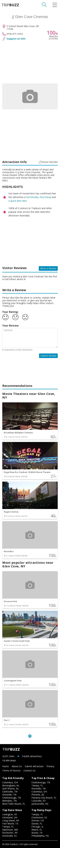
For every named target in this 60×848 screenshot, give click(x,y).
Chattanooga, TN (11, 797)
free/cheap (45, 197)
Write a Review (48, 268)
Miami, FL (37, 829)
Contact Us (29, 770)
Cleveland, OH (9, 817)
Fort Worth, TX (10, 823)
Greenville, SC (9, 835)
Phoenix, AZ (38, 794)
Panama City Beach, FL (44, 797)
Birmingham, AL (10, 785)
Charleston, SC (39, 817)
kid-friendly (32, 197)
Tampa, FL (37, 785)
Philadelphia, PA (40, 835)
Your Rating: (10, 311)
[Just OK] (15, 317)
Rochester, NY (10, 832)
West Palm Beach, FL (13, 803)
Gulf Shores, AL (10, 788)
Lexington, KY (9, 814)
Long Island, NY (10, 820)
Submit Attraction (34, 766)
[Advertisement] (30, 61)
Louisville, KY (39, 800)
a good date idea (17, 200)
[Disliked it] (25, 317)
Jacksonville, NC (40, 803)
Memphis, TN (9, 800)
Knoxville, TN (9, 794)
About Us (17, 766)
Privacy (50, 766)
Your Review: (10, 325)
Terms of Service (11, 770)
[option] (30, 96)
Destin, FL (37, 823)
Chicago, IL (38, 826)
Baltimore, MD (10, 829)
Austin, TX (37, 832)
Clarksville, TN (10, 791)
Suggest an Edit (16, 38)
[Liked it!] (5, 317)
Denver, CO (38, 820)
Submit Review (48, 355)
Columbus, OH (10, 782)
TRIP (10, 5)
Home (5, 766)
